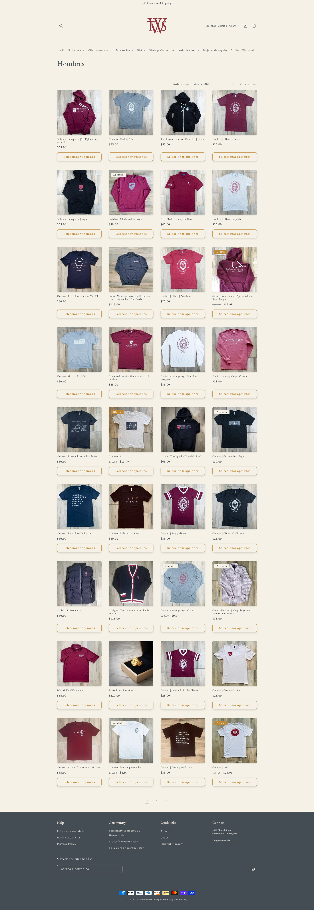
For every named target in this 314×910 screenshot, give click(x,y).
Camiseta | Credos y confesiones (177, 767)
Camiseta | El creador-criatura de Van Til (77, 296)
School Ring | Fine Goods (121, 690)
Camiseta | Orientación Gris (226, 690)
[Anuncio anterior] (58, 3)
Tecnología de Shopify (175, 899)
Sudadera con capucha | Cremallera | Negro (182, 139)
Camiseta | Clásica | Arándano (175, 296)
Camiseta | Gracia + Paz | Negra (228, 456)
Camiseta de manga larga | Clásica (177, 610)
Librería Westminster (123, 841)
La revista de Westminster (126, 848)
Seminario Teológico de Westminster (124, 833)
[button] (61, 26)
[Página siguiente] (167, 801)
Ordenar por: (181, 84)
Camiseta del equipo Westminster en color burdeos (130, 378)
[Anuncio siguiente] (256, 3)
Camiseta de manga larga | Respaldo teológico (178, 378)
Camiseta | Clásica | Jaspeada (226, 219)
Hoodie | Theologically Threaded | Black (181, 456)
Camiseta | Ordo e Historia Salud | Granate (78, 767)
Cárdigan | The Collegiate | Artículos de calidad (129, 612)
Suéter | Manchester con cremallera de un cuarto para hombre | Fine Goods (129, 298)
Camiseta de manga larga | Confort (229, 376)
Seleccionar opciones (79, 157)
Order (165, 837)
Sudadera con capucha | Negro (72, 219)
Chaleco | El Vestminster (69, 610)
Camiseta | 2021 (117, 456)
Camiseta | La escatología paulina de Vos (77, 456)
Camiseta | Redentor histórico (123, 533)
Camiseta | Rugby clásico (173, 533)
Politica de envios (69, 837)
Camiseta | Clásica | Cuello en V (228, 533)
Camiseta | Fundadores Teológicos (74, 533)
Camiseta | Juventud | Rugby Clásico (179, 690)
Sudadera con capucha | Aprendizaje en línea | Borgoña (232, 298)
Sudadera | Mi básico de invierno (125, 219)
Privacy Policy (66, 844)
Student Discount (172, 844)
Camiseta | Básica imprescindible (125, 767)
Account (166, 831)
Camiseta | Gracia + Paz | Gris (71, 376)
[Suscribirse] (118, 869)
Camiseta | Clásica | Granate (226, 139)
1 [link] (147, 801)
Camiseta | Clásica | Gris (121, 139)
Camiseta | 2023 (220, 767)
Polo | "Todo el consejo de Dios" (176, 219)
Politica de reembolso (71, 831)
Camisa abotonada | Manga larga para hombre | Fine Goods (231, 612)
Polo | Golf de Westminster (70, 690)
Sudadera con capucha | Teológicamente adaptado (77, 141)
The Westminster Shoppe (148, 899)
